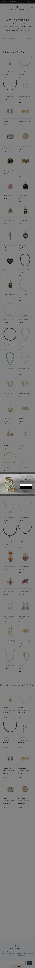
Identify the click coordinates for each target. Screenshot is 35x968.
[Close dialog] (34, 475)
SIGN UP (26, 487)
